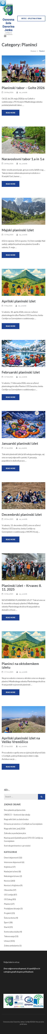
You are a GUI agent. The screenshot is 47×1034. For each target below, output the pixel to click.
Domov (33, 51)
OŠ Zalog (8, 899)
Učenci (7, 941)
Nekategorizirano (11, 876)
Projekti (7, 913)
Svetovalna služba (11, 931)
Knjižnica (8, 867)
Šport (6, 922)
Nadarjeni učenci (11, 871)
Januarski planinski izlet (20, 443)
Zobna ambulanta (11, 945)
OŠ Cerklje (8, 894)
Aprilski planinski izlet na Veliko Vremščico (21, 740)
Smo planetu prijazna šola (14, 810)
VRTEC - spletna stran (31, 18)
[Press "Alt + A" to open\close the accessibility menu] (3, 3)
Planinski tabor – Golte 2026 (23, 88)
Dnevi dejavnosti (11, 857)
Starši (6, 927)
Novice (7, 881)
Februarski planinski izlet (21, 372)
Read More (10, 113)
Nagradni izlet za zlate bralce (16, 819)
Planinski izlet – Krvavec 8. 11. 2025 (22, 587)
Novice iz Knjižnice (12, 885)
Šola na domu (9, 918)
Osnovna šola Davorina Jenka (8, 25)
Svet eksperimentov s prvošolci (17, 845)
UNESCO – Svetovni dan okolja (17, 814)
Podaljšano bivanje (12, 908)
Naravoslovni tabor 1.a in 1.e (23, 159)
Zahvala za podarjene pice (15, 833)
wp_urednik (23, 92)
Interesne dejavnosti (13, 862)
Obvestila (8, 890)
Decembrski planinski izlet (22, 514)
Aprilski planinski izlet (19, 301)
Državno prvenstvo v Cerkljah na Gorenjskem (23, 824)
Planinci (7, 904)
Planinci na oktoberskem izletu (20, 665)
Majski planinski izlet (18, 230)
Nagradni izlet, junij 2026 (14, 828)
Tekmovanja (9, 936)
